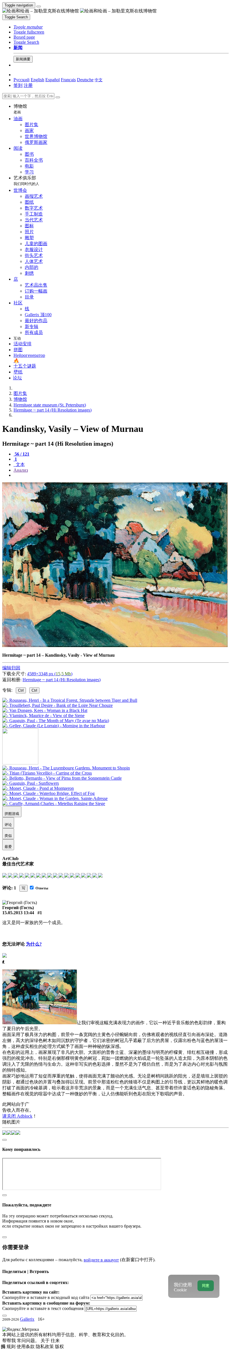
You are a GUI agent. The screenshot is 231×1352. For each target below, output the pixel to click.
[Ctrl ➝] (66, 768)
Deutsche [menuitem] (85, 79)
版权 (59, 1346)
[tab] (21, 454)
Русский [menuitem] (22, 79)
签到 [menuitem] (18, 85)
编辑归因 (11, 667)
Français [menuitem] (68, 79)
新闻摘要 (23, 59)
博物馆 (20, 109)
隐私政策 (45, 1346)
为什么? (34, 944)
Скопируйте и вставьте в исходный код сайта (45, 1297)
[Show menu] (38, 6)
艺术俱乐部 (26, 180)
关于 (46, 1340)
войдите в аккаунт (101, 1260)
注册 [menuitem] (28, 85)
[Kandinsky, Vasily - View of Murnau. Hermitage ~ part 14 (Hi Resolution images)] (115, 645)
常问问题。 (29, 1340)
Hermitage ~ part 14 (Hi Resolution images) (62, 679)
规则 (11, 1346)
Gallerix (27, 1319)
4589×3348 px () (49, 673)
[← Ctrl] (53, 725)
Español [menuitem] (52, 79)
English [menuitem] (37, 79)
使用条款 (26, 1346)
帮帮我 (9, 1340)
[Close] (57, 97)
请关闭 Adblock (17, 1116)
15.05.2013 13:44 (18, 912)
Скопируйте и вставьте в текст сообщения (42, 1308)
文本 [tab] (20, 464)
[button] (28, 27)
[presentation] (121, 475)
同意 (205, 1285)
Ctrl (21, 690)
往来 (55, 1340)
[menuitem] (99, 79)
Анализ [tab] (21, 470)
